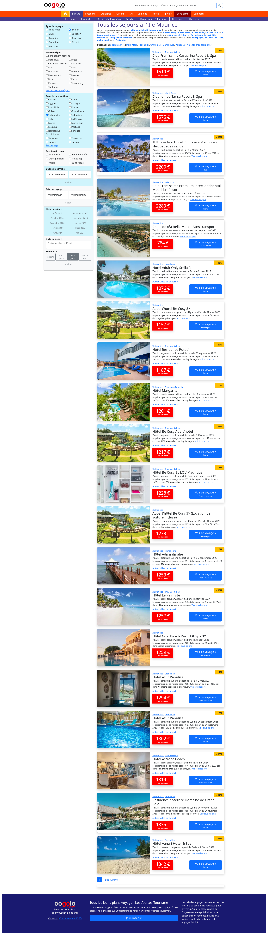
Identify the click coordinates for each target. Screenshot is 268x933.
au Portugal (103, 40)
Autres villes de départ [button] (58, 90)
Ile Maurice (54, 115)
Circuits (120, 13)
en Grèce (209, 37)
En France (70, 19)
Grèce (51, 111)
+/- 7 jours (73, 257)
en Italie (219, 37)
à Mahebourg (170, 32)
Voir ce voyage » (205, 72)
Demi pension (56, 158)
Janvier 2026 (80, 223)
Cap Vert (52, 99)
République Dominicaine (53, 132)
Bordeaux (53, 59)
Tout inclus (86, 19)
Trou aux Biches (203, 44)
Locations (90, 13)
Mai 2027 (80, 232)
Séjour (75, 29)
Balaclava (169, 182)
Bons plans (182, 13)
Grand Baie (155, 44)
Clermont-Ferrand (57, 63)
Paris (74, 79)
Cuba (74, 99)
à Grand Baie (211, 32)
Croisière (77, 38)
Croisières (106, 13)
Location (76, 33)
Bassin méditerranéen (109, 19)
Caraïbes (130, 19)
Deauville (76, 63)
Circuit (75, 42)
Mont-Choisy (171, 93)
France (74, 107)
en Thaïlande (119, 40)
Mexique (52, 126)
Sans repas (78, 162)
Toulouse (53, 87)
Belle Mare (131, 44)
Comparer (199, 13)
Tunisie (52, 142)
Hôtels (155, 13)
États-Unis (53, 107)
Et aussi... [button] (177, 19)
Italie (50, 119)
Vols (169, 13)
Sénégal (75, 130)
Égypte (52, 103)
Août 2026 (57, 213)
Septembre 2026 (80, 213)
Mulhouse (76, 71)
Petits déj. (77, 158)
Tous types (54, 29)
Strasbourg (77, 83)
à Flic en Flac (198, 32)
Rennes (52, 83)
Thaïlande (76, 138)
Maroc (51, 123)
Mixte (52, 162)
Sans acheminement (59, 55)
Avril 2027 (57, 232)
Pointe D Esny (171, 755)
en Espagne (198, 37)
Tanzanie (53, 138)
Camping (142, 13)
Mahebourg (168, 44)
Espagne (75, 103)
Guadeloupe (77, 111)
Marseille (53, 71)
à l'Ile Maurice (117, 44)
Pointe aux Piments (185, 44)
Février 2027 (57, 228)
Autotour (54, 46)
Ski (131, 13)
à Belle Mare (184, 32)
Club (51, 33)
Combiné (53, 42)
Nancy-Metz (54, 75)
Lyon (73, 67)
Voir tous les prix (198, 65)
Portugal (76, 126)
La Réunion (77, 119)
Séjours (76, 13)
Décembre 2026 (57, 223)
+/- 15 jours (85, 257)
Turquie (75, 142)
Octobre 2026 (57, 218)
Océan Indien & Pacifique (153, 19)
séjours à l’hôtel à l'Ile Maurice (146, 30)
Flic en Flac (143, 44)
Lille (50, 67)
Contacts (53, 918)
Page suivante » (112, 879)
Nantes (75, 75)
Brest (74, 59)
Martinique (77, 123)
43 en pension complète (120, 37)
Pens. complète (80, 154)
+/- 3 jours (61, 257)
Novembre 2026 (80, 218)
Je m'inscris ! (134, 918)
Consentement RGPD (70, 918)
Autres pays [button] (52, 145)
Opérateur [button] (195, 19)
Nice (50, 79)
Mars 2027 (80, 228)
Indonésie (76, 115)
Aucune (50, 256)
